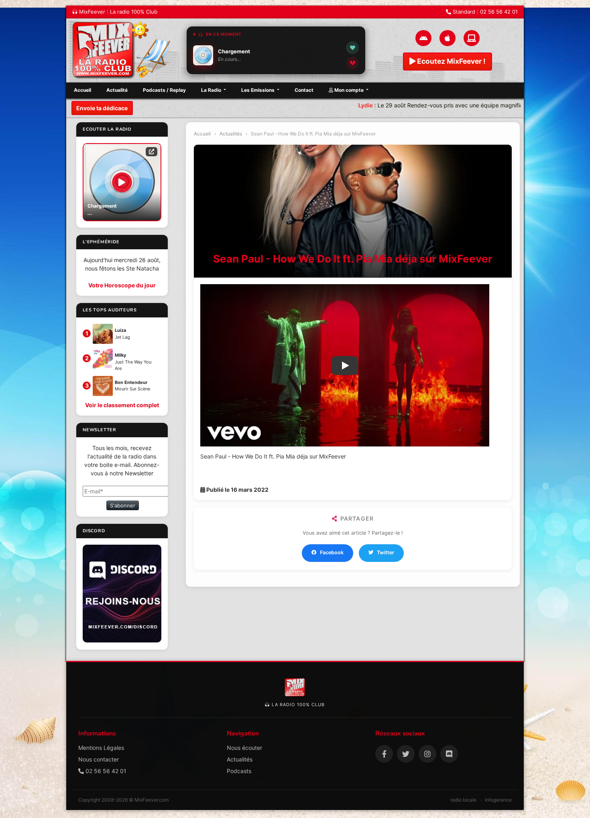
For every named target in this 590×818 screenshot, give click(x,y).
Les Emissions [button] (258, 90)
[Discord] (449, 754)
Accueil (82, 90)
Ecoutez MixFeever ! (450, 61)
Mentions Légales (101, 747)
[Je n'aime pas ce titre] (352, 63)
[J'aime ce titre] (352, 47)
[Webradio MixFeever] (122, 50)
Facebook (332, 552)
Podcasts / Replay (164, 90)
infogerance (498, 800)
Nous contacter (98, 759)
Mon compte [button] (349, 90)
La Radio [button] (211, 90)
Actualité (117, 90)
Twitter (385, 552)
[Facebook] (384, 754)
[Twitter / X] (406, 754)
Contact (304, 90)
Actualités (231, 134)
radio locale (463, 800)
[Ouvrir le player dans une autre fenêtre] (151, 151)
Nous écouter (244, 747)
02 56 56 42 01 (499, 11)
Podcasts (239, 771)
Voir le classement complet (122, 405)
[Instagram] (427, 754)
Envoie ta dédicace (102, 108)
